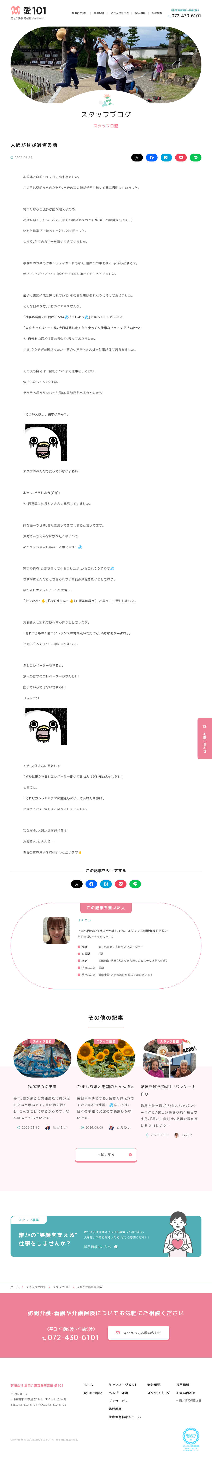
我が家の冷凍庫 (42, 1087)
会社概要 (157, 13)
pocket (181, 157)
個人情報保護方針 (190, 1400)
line (195, 157)
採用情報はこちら (97, 1246)
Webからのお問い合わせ (142, 1332)
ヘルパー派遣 (118, 1392)
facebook (152, 157)
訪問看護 (115, 1408)
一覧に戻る (106, 1154)
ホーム (88, 1384)
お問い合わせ (186, 1392)
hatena (166, 157)
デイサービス (118, 1401)
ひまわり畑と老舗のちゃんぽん (106, 1087)
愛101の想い (79, 13)
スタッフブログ (120, 13)
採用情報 (140, 13)
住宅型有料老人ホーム (125, 1417)
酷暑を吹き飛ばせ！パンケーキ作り (168, 1090)
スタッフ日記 (42, 1041)
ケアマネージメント (123, 1384)
